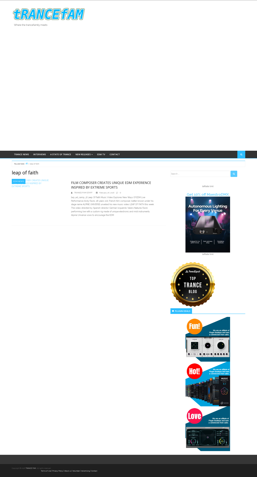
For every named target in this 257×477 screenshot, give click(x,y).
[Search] (234, 174)
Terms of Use (46, 471)
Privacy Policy (57, 471)
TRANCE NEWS (21, 154)
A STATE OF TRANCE (60, 154)
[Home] (26, 163)
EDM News (18, 181)
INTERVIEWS (39, 154)
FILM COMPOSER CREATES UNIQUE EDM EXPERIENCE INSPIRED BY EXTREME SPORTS (111, 184)
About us (67, 471)
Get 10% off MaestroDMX (208, 194)
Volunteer (76, 471)
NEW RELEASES (83, 154)
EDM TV (101, 154)
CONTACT (115, 154)
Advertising (85, 471)
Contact (94, 471)
